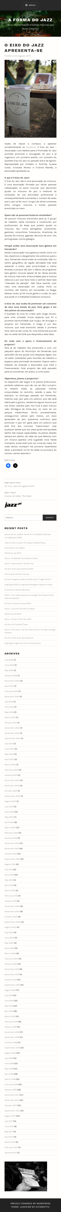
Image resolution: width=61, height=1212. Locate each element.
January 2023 (11, 775)
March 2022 (10, 827)
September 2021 (12, 859)
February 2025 (11, 691)
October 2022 (11, 791)
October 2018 (11, 1042)
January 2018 (11, 1090)
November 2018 (12, 1037)
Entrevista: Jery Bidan (15, 548)
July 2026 (9, 660)
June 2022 (9, 812)
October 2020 (11, 917)
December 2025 (12, 681)
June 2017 (9, 1126)
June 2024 (9, 707)
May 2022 (9, 817)
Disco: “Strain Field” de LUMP (18, 619)
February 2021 (11, 896)
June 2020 (9, 938)
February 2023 (11, 770)
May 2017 (9, 1131)
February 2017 (11, 1147)
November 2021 (12, 848)
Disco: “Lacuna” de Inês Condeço (20, 608)
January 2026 (11, 675)
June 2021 (9, 875)
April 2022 (9, 822)
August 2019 (10, 990)
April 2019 (9, 1011)
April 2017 (9, 1137)
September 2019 (12, 985)
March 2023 (10, 764)
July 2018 (9, 1058)
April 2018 (9, 1074)
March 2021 (10, 890)
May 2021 (9, 880)
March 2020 (10, 953)
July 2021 (9, 869)
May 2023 (9, 754)
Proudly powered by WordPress (30, 1203)
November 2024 (12, 696)
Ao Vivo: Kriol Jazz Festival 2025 (19, 569)
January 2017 (10, 1152)
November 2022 (12, 785)
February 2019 (11, 1021)
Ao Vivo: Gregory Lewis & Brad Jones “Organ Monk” (28, 579)
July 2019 (9, 995)
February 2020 (11, 959)
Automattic (43, 1206)
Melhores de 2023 (13, 614)
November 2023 (12, 733)
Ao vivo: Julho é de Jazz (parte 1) (19, 638)
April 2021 (9, 885)
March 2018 (10, 1079)
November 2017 (12, 1100)
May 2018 (9, 1069)
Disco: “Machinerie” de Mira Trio (19, 563)
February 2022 (11, 833)
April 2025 (9, 686)
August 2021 (10, 864)
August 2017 (10, 1116)
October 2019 (11, 980)
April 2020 (9, 948)
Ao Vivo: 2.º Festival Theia (16, 624)
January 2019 (10, 1027)
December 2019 (12, 969)
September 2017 (12, 1110)
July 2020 (9, 932)
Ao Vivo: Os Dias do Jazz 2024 (18, 603)
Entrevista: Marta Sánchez (17, 590)
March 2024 (10, 717)
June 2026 (9, 665)
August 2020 (10, 927)
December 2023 (12, 728)
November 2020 (12, 911)
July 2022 (9, 806)
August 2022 (10, 801)
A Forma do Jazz (30, 19)
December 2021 (12, 843)
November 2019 (12, 974)
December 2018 (12, 1032)
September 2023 (13, 738)
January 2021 (10, 901)
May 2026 (9, 670)
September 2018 (12, 1048)
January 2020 (11, 964)
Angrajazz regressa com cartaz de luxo (23, 643)
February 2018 (11, 1084)
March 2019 (10, 1016)
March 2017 (10, 1142)
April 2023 (9, 759)
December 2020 (12, 906)
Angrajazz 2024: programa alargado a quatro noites (28, 584)
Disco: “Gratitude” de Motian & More (21, 558)
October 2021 (11, 854)
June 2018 (9, 1063)
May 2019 (9, 1006)
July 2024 (9, 701)
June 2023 (9, 749)
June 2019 (9, 1000)
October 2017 (11, 1105)
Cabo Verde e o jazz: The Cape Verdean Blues (25, 543)
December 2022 (12, 780)
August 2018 (10, 1053)
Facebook (31, 147)
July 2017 (9, 1121)
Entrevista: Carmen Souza (17, 574)
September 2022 (13, 796)
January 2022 (11, 838)
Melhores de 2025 (13, 553)
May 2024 (9, 712)
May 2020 (9, 943)
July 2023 (9, 743)
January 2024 (11, 722)
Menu (32, 5)
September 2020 (13, 922)
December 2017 (12, 1095)
